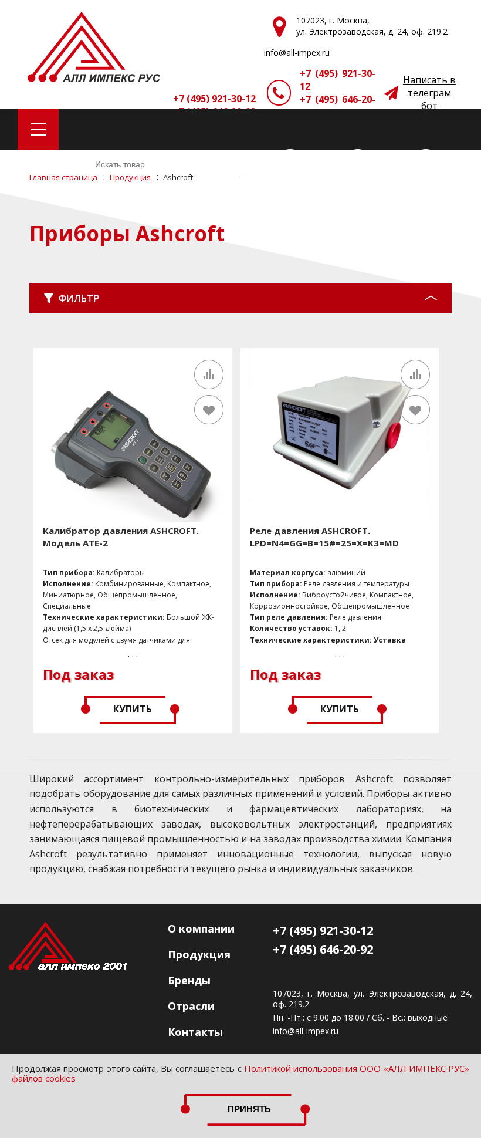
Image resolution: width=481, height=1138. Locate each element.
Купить (132, 709)
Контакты (195, 1032)
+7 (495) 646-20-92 (337, 106)
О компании (201, 928)
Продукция (199, 954)
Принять (249, 1109)
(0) (316, 164)
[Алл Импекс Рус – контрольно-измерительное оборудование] (93, 48)
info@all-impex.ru (305, 1031)
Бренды (189, 980)
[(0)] (426, 164)
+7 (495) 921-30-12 (337, 80)
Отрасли (191, 1006)
